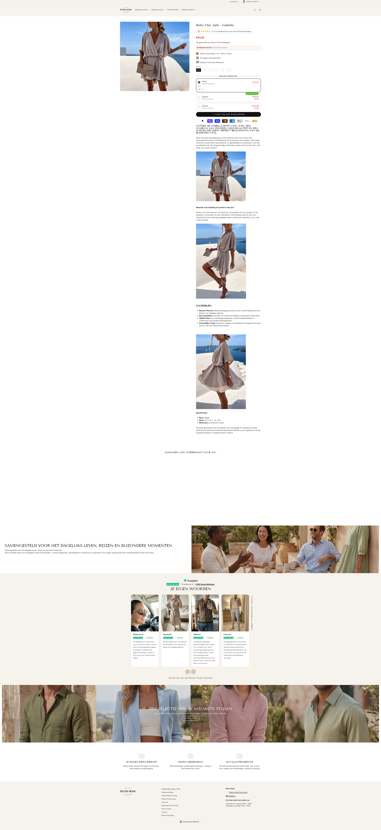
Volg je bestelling (167, 792)
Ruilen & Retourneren (169, 799)
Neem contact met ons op (238, 792)
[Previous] (187, 671)
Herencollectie (157, 10)
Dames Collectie (141, 10)
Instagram (231, 796)
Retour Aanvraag (168, 815)
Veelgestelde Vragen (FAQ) (171, 789)
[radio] (198, 70)
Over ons (165, 802)
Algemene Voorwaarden (170, 805)
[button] (228, 82)
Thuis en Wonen (173, 10)
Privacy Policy (166, 809)
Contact (164, 812)
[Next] (193, 671)
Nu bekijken (190, 718)
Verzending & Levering (169, 795)
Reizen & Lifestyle (188, 10)
